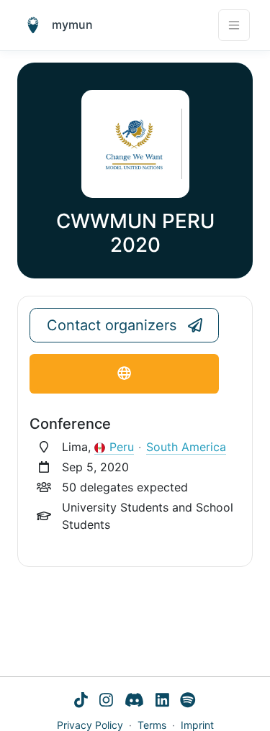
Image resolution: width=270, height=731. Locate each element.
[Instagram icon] (106, 701)
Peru (121, 447)
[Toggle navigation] (234, 25)
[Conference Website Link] (124, 374)
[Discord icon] (134, 701)
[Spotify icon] (188, 701)
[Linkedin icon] (162, 701)
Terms (152, 725)
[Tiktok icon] (81, 701)
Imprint (197, 725)
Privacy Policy (90, 725)
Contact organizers (111, 325)
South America (186, 447)
